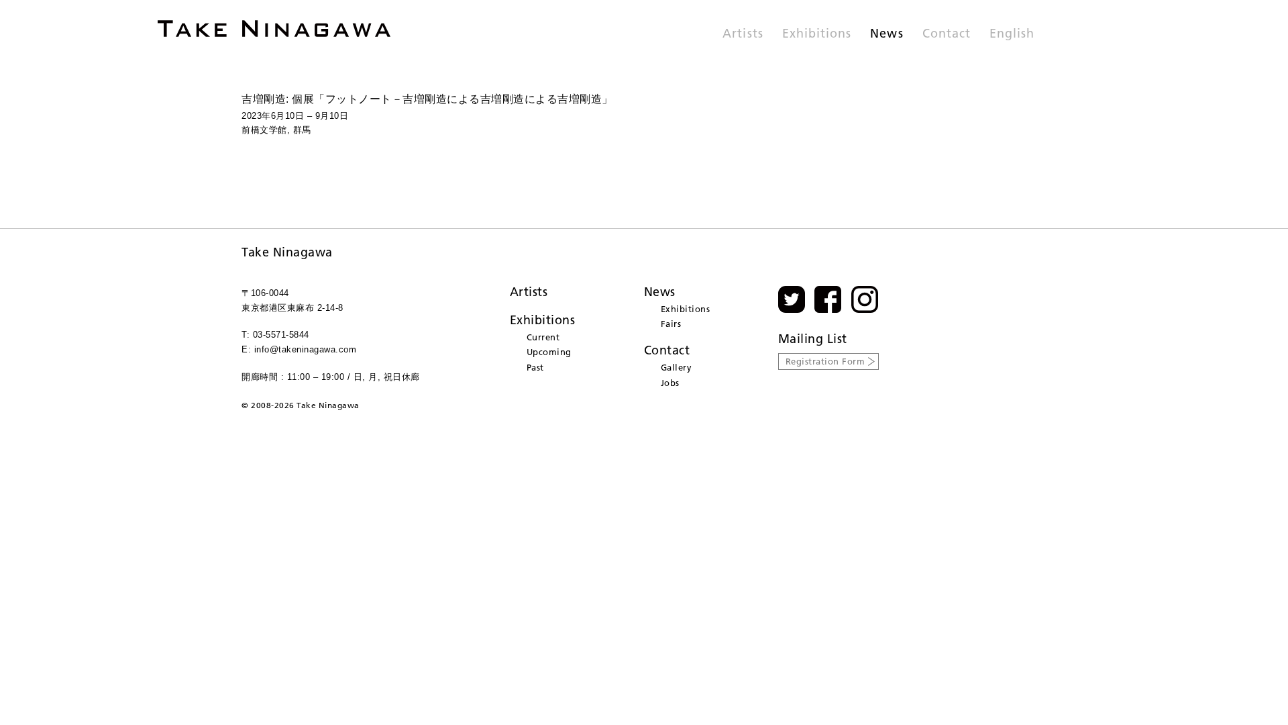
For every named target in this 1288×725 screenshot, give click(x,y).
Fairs (671, 323)
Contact (946, 34)
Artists (742, 34)
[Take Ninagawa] (274, 28)
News (886, 34)
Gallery (676, 367)
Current (543, 337)
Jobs (670, 382)
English (1011, 34)
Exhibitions (817, 34)
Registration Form (825, 361)
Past (535, 367)
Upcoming (549, 351)
